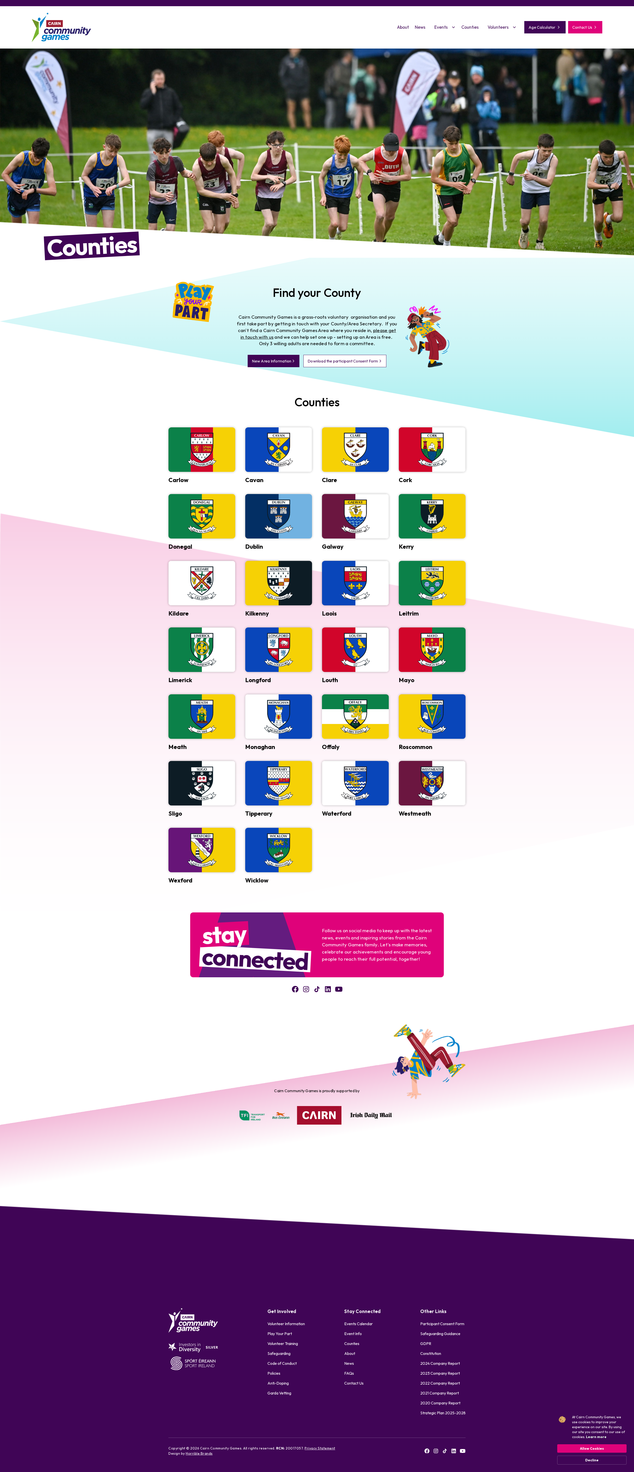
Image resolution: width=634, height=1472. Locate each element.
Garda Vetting (279, 1393)
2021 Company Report (439, 1393)
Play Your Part (279, 1333)
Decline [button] (592, 1460)
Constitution (430, 1353)
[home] (61, 27)
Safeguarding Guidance (440, 1333)
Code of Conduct (282, 1363)
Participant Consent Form (442, 1323)
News (420, 27)
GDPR (425, 1343)
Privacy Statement (320, 1448)
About (403, 27)
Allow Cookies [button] (592, 1448)
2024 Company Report (440, 1363)
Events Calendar (358, 1323)
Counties (470, 27)
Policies (273, 1373)
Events (441, 27)
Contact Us (354, 1383)
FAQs (349, 1373)
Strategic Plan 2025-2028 (443, 1412)
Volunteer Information (286, 1323)
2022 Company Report (440, 1383)
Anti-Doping (278, 1383)
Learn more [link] (596, 1437)
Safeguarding (279, 1353)
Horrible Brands (199, 1453)
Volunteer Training (282, 1343)
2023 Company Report (440, 1373)
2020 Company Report (440, 1402)
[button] (443, 27)
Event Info (353, 1333)
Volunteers (498, 27)
